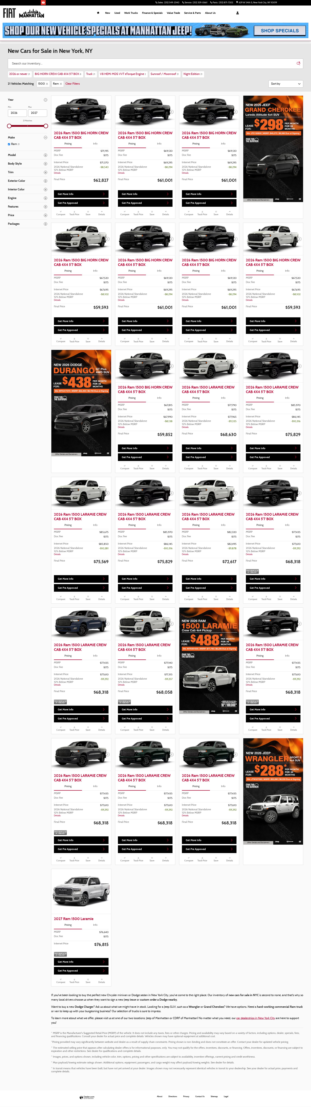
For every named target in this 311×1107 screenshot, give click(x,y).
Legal (226, 1096)
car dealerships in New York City (255, 1018)
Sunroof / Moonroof (165, 74)
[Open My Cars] (236, 13)
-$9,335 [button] (232, 421)
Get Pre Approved (68, 202)
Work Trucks (131, 12)
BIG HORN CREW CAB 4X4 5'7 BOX (58, 74)
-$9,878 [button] (232, 548)
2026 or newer (19, 74)
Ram (56, 83)
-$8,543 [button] (104, 167)
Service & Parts (192, 12)
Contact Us (200, 1096)
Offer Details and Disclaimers (257, 200)
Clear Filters (72, 83)
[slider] (9, 126)
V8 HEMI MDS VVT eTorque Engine (123, 74)
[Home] (9, 13)
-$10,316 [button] (295, 421)
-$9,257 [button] (168, 679)
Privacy (186, 1096)
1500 (41, 83)
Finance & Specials (152, 12)
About (210, 12)
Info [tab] (95, 144)
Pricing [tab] (68, 144)
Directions (172, 1096)
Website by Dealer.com (87, 1097)
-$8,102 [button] (104, 294)
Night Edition (193, 74)
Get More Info (65, 194)
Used (117, 12)
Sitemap (214, 1096)
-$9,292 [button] (296, 548)
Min (9, 107)
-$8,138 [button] (168, 421)
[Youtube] (43, 2)
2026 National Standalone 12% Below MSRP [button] (68, 170)
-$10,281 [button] (104, 548)
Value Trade (173, 12)
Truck (90, 74)
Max (30, 107)
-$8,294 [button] (168, 167)
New (107, 12)
